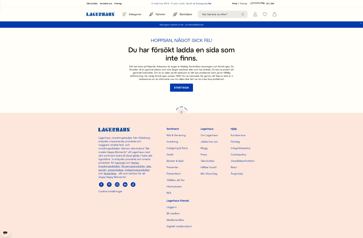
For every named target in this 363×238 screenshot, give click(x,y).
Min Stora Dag (209, 173)
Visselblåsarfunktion (243, 160)
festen (135, 162)
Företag (118, 4)
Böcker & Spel (175, 160)
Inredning (172, 141)
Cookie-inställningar (110, 191)
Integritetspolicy (240, 148)
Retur (234, 167)
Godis (170, 154)
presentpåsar (116, 169)
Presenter (172, 167)
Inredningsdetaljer (109, 166)
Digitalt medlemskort (179, 226)
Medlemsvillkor (175, 219)
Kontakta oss (106, 4)
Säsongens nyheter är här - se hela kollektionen (182, 24)
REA (169, 192)
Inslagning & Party (177, 148)
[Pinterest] (109, 184)
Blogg (204, 148)
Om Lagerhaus (209, 135)
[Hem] (100, 14)
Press (204, 154)
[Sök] (243, 14)
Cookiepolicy (238, 154)
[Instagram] (117, 184)
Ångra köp (237, 173)
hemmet (120, 162)
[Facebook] (101, 184)
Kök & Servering (176, 135)
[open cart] (275, 14)
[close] (361, 23)
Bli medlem (173, 213)
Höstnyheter (174, 186)
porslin (102, 169)
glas (148, 166)
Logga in (172, 207)
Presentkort (174, 173)
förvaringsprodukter (133, 166)
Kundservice (238, 135)
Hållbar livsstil (209, 167)
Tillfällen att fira (175, 180)
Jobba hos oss (209, 141)
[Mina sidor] (255, 14)
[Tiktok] (133, 184)
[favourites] (265, 14)
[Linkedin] (125, 184)
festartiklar (110, 173)
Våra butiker (92, 4)
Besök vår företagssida (198, 3)
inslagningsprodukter (137, 169)
